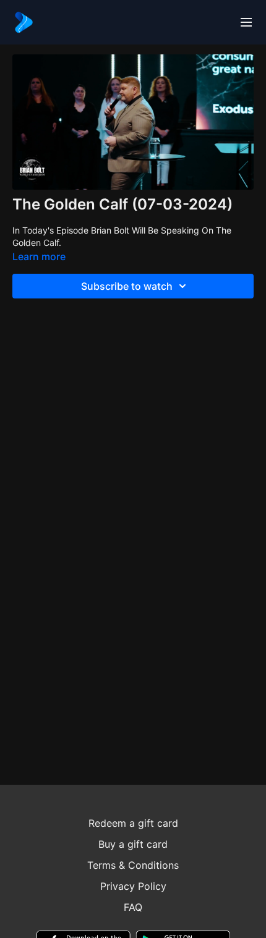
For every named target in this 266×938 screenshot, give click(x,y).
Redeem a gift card (133, 823)
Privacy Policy (133, 886)
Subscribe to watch (127, 286)
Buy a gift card (133, 844)
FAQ (133, 907)
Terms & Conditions (133, 865)
